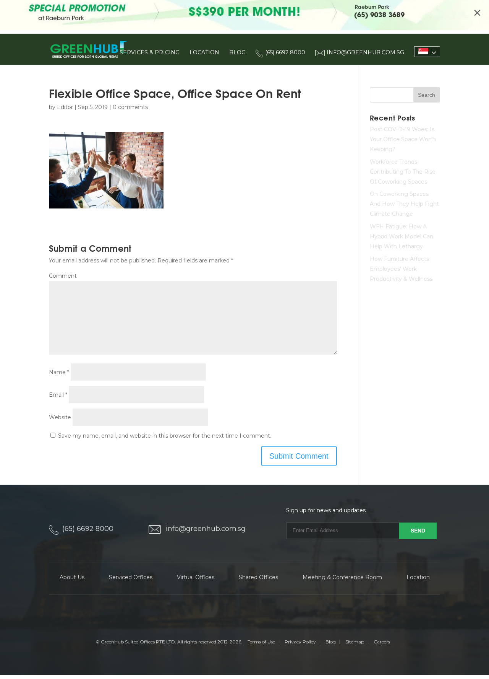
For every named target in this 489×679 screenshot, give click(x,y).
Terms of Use (261, 642)
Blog (237, 52)
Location (204, 52)
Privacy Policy (300, 642)
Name (59, 372)
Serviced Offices (130, 577)
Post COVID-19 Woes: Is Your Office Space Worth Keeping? (403, 139)
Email (58, 394)
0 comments (130, 107)
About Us (72, 577)
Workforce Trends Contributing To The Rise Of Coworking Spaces (403, 171)
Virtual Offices (195, 577)
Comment (63, 275)
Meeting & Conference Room (342, 577)
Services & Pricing (150, 52)
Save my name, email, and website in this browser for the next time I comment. (164, 435)
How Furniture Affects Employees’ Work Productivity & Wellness (401, 269)
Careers (382, 642)
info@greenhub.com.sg (206, 528)
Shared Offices (258, 577)
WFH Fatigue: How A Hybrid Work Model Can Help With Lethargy (401, 236)
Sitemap (354, 642)
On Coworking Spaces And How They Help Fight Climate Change (404, 204)
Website (60, 417)
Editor (65, 107)
